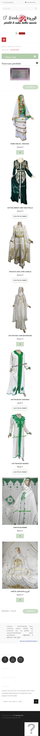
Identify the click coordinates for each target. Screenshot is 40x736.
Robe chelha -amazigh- (20, 144)
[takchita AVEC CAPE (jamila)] (20, 245)
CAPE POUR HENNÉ (20, 527)
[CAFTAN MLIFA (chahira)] (20, 373)
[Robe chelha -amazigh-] (20, 117)
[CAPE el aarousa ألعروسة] (20, 565)
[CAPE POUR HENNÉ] (20, 501)
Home (3, 46)
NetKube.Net (16, 718)
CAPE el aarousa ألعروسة (20, 591)
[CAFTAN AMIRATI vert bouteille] (20, 181)
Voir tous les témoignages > (29, 641)
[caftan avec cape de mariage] (20, 309)
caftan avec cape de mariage (20, 335)
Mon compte (8, 675)
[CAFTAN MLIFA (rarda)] (20, 437)
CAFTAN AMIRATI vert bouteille (20, 208)
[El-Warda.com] (20, 20)
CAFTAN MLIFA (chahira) (20, 399)
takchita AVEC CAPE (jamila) (20, 272)
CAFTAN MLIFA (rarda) (20, 463)
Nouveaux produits (11, 63)
